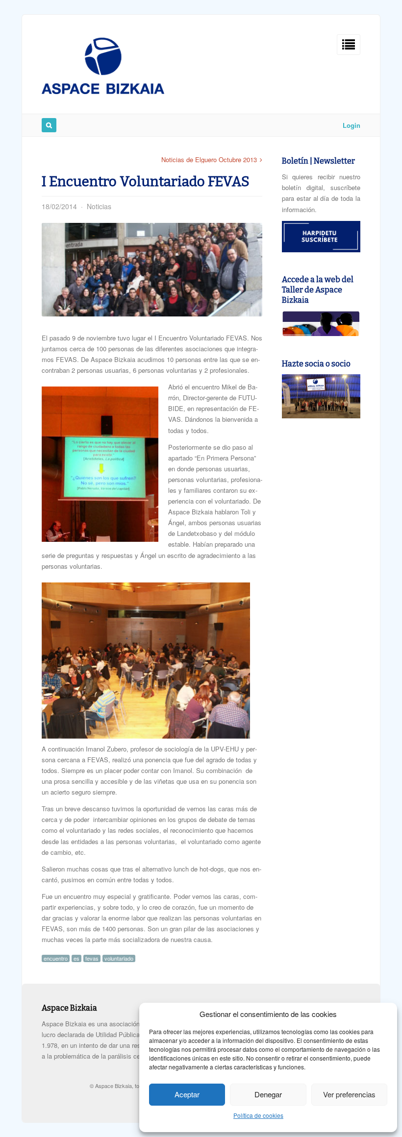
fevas (92, 958)
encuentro (56, 958)
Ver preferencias (349, 1094)
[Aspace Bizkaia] (103, 91)
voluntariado (118, 958)
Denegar (268, 1094)
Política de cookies (258, 1115)
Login (351, 125)
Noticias (99, 206)
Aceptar (187, 1094)
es (76, 958)
